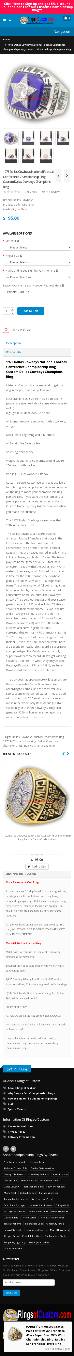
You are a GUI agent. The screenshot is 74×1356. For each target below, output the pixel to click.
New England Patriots (15, 1161)
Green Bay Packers (38, 1174)
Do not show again (57, 1349)
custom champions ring (49, 737)
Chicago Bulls (62, 1205)
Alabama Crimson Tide (15, 1168)
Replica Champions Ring (39, 745)
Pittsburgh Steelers (33, 1186)
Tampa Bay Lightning (14, 1242)
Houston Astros (29, 1180)
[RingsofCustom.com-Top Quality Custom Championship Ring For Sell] (37, 1317)
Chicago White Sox (48, 1192)
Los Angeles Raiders (50, 1180)
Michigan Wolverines (14, 1211)
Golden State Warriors (42, 1168)
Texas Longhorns (12, 1223)
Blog (11, 1104)
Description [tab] (13, 343)
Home (6, 39)
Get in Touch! (17, 1069)
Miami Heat (10, 1192)
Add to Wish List (21, 329)
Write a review (50, 192)
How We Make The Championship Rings (32, 1098)
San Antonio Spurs (38, 1211)
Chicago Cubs (11, 1180)
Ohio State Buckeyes (14, 1205)
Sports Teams (17, 1109)
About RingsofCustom (22, 1088)
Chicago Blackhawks (14, 1174)
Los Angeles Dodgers (36, 1229)
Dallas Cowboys (23, 200)
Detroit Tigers (11, 1217)
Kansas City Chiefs (13, 1229)
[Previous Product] (58, 175)
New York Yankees (55, 1186)
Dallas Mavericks (59, 1211)
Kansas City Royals (55, 1223)
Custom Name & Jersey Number (27, 506)
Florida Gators (29, 1217)
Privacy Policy (16, 1131)
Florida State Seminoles (51, 1217)
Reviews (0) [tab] (13, 352)
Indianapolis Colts (34, 1223)
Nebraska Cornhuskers (40, 1205)
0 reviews (31, 192)
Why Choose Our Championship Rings (31, 1093)
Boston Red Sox (28, 1192)
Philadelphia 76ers (31, 1236)
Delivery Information (21, 1137)
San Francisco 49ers (41, 1198)
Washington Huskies (39, 1242)
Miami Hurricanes (59, 1229)
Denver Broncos (59, 1174)
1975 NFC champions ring (19, 741)
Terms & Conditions (20, 1126)
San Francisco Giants (55, 1236)
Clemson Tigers (37, 1161)
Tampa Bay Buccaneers (16, 1198)
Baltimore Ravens (13, 1248)
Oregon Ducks (11, 1236)
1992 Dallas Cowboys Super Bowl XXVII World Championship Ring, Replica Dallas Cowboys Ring (37, 837)
